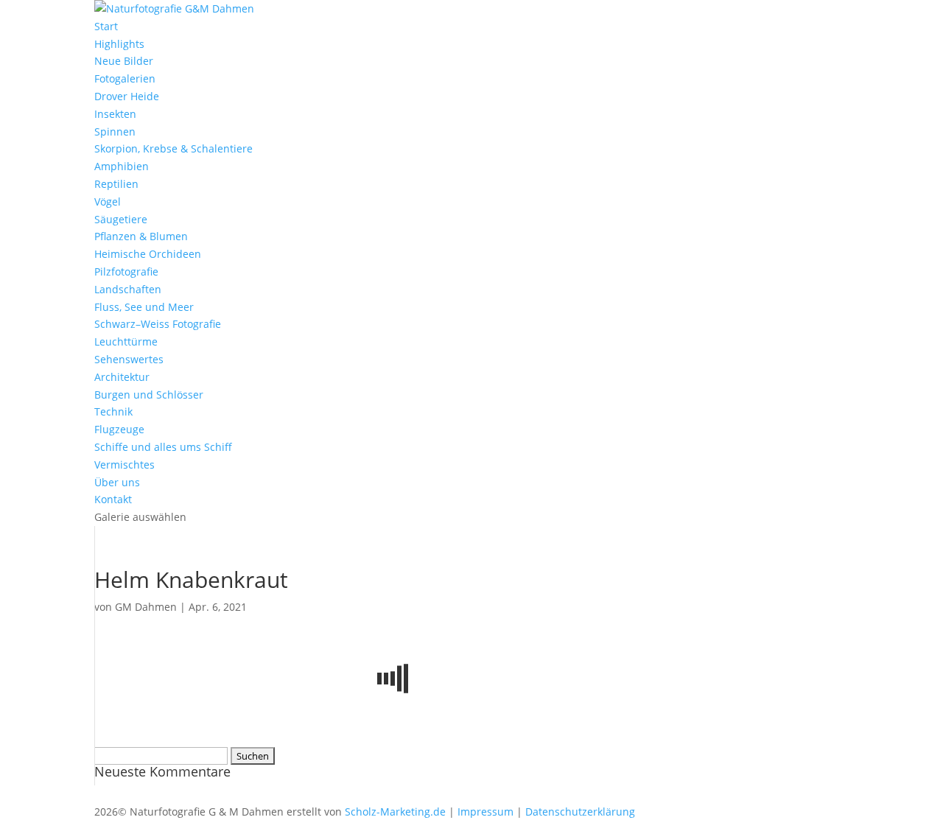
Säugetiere (120, 219)
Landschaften (127, 289)
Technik (113, 411)
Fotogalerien (124, 78)
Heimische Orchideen (147, 254)
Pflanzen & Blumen (141, 236)
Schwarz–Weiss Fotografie (157, 324)
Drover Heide (126, 96)
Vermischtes (124, 465)
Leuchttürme (126, 341)
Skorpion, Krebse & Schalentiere (173, 148)
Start (106, 26)
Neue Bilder (123, 61)
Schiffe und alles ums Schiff (163, 447)
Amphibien (121, 166)
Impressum (485, 812)
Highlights (119, 44)
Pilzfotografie (126, 271)
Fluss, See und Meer (144, 307)
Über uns (117, 482)
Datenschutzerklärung (580, 812)
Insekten (115, 114)
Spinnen (115, 132)
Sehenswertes (129, 359)
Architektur (122, 377)
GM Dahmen (146, 607)
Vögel (107, 201)
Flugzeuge (119, 429)
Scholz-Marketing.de (395, 812)
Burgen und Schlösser (148, 395)
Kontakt (113, 499)
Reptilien (116, 184)
